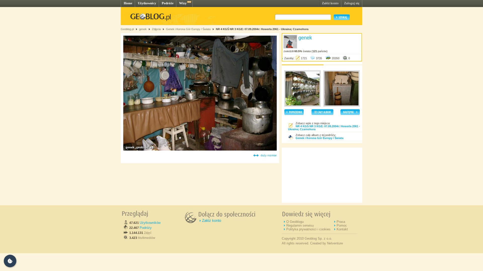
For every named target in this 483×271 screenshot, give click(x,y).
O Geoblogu (295, 222)
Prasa (341, 222)
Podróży (146, 228)
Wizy (183, 3)
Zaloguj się (351, 3)
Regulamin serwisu (300, 225)
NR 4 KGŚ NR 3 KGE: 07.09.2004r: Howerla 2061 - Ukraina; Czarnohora (262, 29)
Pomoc (342, 225)
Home (128, 3)
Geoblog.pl (127, 29)
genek (143, 29)
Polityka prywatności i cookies (308, 229)
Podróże (168, 3)
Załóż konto (330, 3)
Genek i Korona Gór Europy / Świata (188, 29)
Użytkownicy (147, 3)
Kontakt (342, 229)
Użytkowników (150, 223)
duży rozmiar (269, 155)
